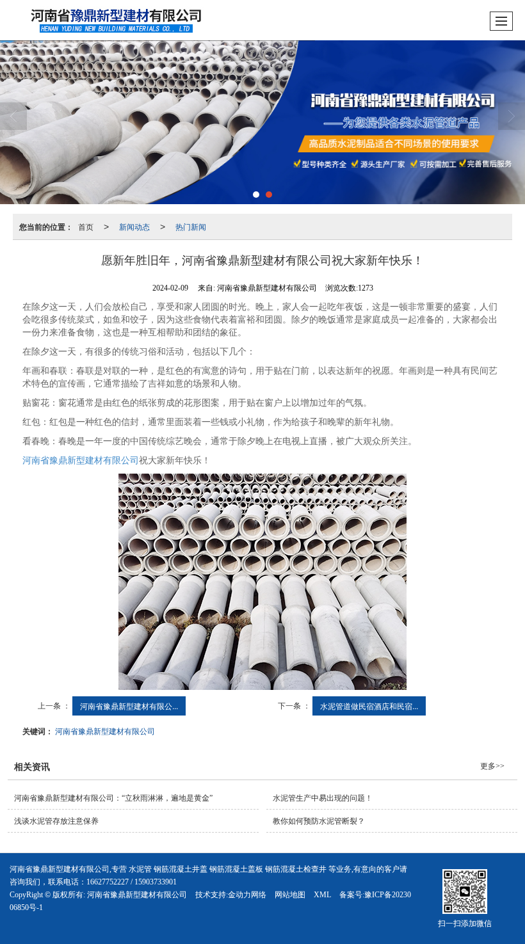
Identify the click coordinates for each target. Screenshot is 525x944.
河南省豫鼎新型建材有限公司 (80, 460)
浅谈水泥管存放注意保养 (56, 821)
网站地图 (290, 894)
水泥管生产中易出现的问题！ (323, 798)
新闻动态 (134, 226)
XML (322, 894)
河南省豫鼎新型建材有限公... (129, 705)
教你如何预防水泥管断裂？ (319, 821)
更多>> (492, 766)
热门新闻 (190, 226)
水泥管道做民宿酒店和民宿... (369, 705)
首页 (85, 226)
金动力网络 (247, 894)
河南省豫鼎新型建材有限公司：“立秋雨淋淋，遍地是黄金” (113, 798)
